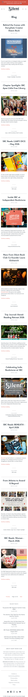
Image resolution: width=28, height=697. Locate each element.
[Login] (23, 9)
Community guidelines (14, 676)
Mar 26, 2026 (14, 430)
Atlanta (8, 529)
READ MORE (21, 666)
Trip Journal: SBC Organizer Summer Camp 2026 (14, 608)
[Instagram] (14, 692)
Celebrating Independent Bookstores (13, 414)
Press (14, 684)
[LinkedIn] (17, 692)
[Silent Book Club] (14, 9)
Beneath (3, 458)
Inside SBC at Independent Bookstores (14, 198)
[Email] (8, 692)
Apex (6, 133)
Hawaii (7, 359)
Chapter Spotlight (11, 77)
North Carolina (19, 133)
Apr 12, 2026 (14, 263)
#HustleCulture (4, 292)
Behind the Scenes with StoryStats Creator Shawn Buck (14, 28)
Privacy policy (14, 678)
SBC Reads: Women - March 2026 (14, 539)
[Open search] (4, 9)
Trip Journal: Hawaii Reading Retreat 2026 (14, 316)
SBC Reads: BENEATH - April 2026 (14, 426)
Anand (4, 529)
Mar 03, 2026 (14, 543)
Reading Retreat (13, 359)
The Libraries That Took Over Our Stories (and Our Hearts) (14, 615)
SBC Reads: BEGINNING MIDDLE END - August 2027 (14, 630)
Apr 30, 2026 (14, 90)
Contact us (14, 673)
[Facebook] (11, 692)
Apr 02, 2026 (14, 320)
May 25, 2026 (14, 33)
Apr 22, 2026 (14, 202)
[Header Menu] (2, 9)
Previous (8, 596)
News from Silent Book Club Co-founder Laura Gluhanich (14, 257)
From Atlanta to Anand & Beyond (14, 482)
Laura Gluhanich (14, 306)
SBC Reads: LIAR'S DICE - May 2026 (14, 143)
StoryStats (18, 77)
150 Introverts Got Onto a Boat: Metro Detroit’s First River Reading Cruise (14, 637)
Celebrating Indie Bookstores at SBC (14, 368)
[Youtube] (20, 692)
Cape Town (13, 529)
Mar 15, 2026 (14, 486)
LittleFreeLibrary (12, 133)
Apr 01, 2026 (14, 372)
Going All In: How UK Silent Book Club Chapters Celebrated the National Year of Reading (14, 623)
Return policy (14, 680)
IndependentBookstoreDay (14, 246)
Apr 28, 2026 (14, 146)
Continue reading (5, 69)
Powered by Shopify (20, 696)
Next (21, 596)
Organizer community (14, 682)
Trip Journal (20, 359)
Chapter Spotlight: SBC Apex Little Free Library (14, 87)
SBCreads (14, 189)
